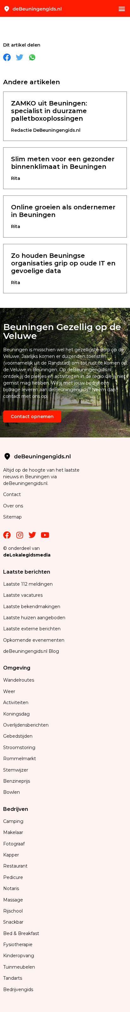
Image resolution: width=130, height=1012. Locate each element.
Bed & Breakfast (21, 933)
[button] (121, 8)
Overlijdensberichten (26, 725)
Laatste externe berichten (32, 629)
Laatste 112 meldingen (28, 584)
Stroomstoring (19, 747)
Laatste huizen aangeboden (34, 618)
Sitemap (13, 517)
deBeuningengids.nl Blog (31, 651)
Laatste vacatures (23, 595)
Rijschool (13, 911)
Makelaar (13, 832)
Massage (13, 900)
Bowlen (11, 792)
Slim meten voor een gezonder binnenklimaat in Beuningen (63, 162)
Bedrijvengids (18, 989)
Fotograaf (14, 844)
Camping (14, 821)
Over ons (13, 506)
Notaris (11, 888)
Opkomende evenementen (33, 640)
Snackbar (13, 922)
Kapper (11, 855)
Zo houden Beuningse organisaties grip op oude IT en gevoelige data (63, 263)
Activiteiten (15, 702)
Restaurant (15, 866)
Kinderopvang (18, 955)
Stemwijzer (15, 770)
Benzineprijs (16, 781)
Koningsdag (16, 714)
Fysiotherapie (17, 944)
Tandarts (12, 978)
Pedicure (13, 877)
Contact (12, 494)
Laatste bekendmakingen (31, 606)
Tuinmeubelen (19, 967)
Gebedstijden (17, 736)
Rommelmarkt (20, 758)
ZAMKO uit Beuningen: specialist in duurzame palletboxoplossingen (49, 110)
